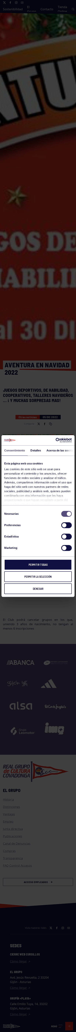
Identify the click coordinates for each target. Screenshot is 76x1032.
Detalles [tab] (35, 450)
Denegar (38, 588)
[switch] (66, 525)
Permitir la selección (38, 576)
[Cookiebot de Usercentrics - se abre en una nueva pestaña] (55, 440)
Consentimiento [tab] (14, 450)
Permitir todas (38, 564)
